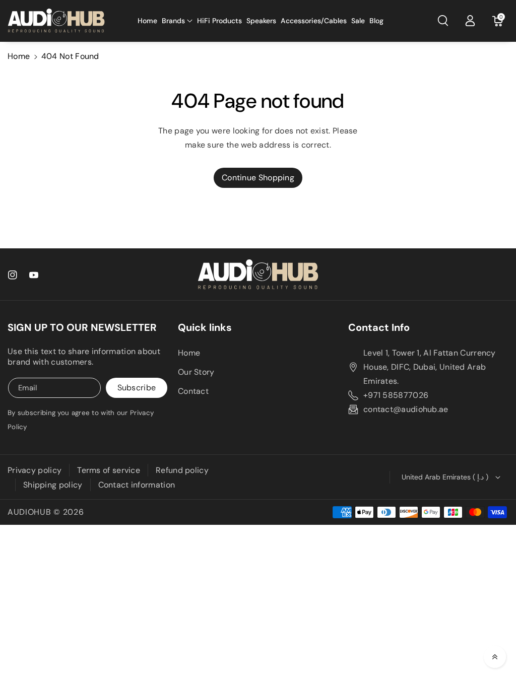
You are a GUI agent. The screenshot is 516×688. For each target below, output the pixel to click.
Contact (193, 391)
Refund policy (182, 470)
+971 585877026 (395, 395)
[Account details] (470, 21)
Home (19, 56)
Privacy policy (34, 470)
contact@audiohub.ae (405, 409)
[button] (177, 20)
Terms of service (108, 470)
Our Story (196, 372)
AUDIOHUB (29, 512)
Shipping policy (53, 484)
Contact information (136, 484)
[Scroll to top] (495, 657)
